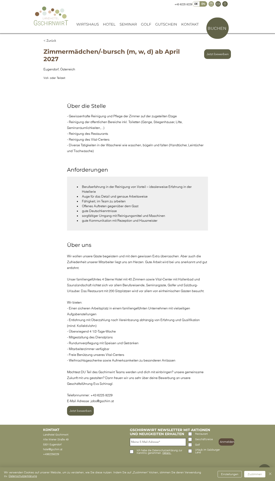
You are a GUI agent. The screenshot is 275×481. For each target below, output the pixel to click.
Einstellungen (229, 474)
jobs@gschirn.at (102, 401)
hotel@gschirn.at (52, 449)
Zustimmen (255, 474)
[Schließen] (270, 474)
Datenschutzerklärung (23, 476)
